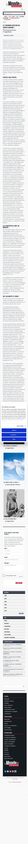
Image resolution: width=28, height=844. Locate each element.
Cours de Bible (7, 634)
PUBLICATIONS (8, 717)
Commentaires (8, 721)
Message (6, 563)
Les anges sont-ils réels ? (11, 482)
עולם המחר (6, 752)
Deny (14, 439)
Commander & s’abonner (10, 711)
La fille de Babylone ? (10, 519)
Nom (6, 548)
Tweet (4, 22)
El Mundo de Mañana (10, 737)
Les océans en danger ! (11, 446)
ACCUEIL (6, 696)
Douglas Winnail (8, 32)
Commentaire (7, 626)
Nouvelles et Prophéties (9, 637)
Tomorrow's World (9, 735)
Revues (13, 16)
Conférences (7, 713)
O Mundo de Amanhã (9, 746)
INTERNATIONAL (8, 733)
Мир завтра (7, 756)
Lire (9, 16)
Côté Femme (7, 632)
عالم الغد (6, 748)
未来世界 (6, 750)
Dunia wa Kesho (8, 758)
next (21, 613)
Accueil (5, 16)
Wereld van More (8, 744)
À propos (6, 703)
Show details (20, 425)
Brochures (6, 623)
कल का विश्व (6, 754)
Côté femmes (7, 727)
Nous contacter (8, 705)
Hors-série (6, 629)
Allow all (14, 430)
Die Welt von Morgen (9, 739)
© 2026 (7, 777)
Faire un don (7, 707)
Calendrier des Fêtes (9, 709)
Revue (5, 620)
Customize (13, 434)
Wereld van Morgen (9, 741)
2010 (17, 16)
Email (6, 557)
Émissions (6, 699)
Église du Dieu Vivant (17, 782)
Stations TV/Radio (9, 701)
